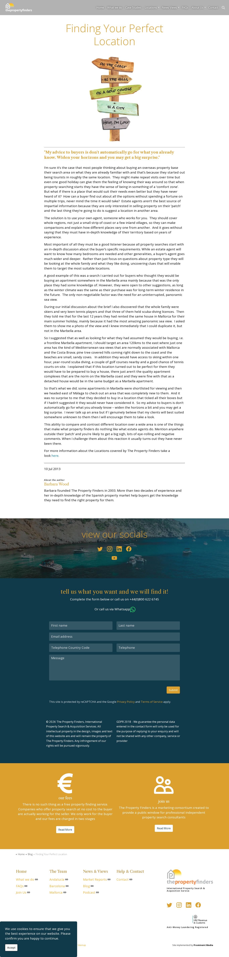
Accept (11, 947)
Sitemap (82, 945)
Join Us (21, 892)
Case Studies (133, 7)
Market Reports (95, 879)
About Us (197, 7)
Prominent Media (203, 945)
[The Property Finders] (19, 8)
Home (100, 7)
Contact (213, 7)
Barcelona (57, 886)
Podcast (89, 892)
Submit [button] (173, 690)
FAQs (185, 7)
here (55, 455)
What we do (114, 7)
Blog (86, 886)
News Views (169, 7)
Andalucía (56, 879)
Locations (151, 7)
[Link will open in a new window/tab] (100, 549)
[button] (114, 97)
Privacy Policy (126, 702)
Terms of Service (152, 702)
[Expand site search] (223, 7)
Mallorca (56, 892)
